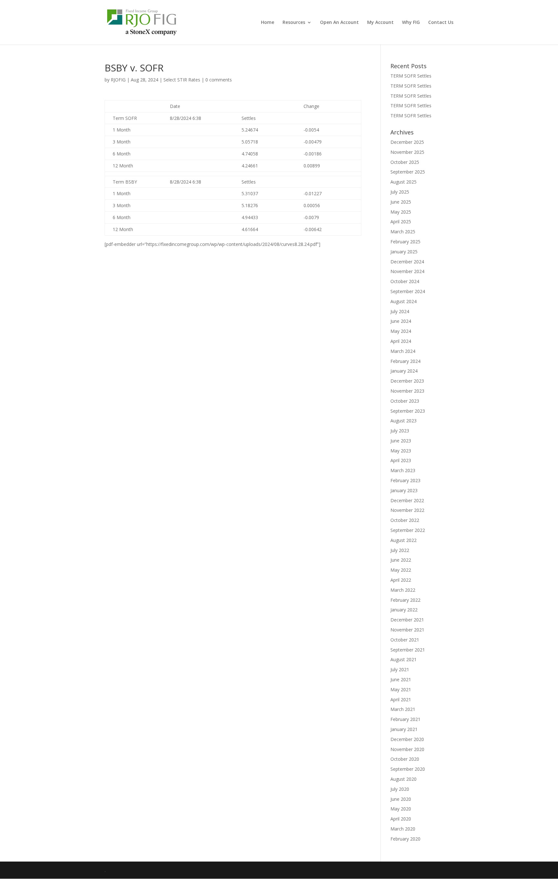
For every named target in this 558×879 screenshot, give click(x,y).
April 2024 (400, 341)
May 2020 (400, 809)
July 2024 (399, 311)
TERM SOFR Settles (410, 76)
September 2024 (407, 291)
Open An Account (339, 22)
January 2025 (404, 252)
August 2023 (403, 421)
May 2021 (400, 689)
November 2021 (407, 630)
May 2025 (400, 212)
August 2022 (403, 540)
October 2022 (404, 520)
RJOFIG (118, 80)
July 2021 (399, 669)
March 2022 (402, 590)
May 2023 (400, 451)
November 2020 (407, 749)
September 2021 (407, 650)
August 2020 (403, 779)
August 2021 (403, 659)
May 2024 (400, 331)
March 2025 (402, 231)
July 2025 (399, 192)
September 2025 (407, 172)
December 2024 (407, 262)
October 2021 (404, 640)
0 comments (218, 80)
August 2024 (403, 301)
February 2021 (405, 719)
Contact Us (440, 22)
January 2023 (404, 490)
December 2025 (407, 142)
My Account (380, 22)
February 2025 (405, 241)
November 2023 (407, 391)
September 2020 (407, 769)
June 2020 (400, 799)
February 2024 (405, 361)
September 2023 (407, 411)
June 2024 (400, 321)
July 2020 (399, 789)
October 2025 (404, 162)
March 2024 (402, 351)
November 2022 (407, 510)
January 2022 (404, 610)
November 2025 (407, 152)
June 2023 (400, 441)
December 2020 (407, 739)
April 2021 (400, 699)
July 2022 (399, 550)
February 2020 (405, 839)
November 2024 (407, 271)
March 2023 (402, 470)
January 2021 (404, 729)
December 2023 (407, 381)
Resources (294, 22)
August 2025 (403, 182)
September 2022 (407, 530)
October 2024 (404, 281)
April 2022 (400, 580)
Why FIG (411, 22)
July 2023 (399, 431)
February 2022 (405, 600)
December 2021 (407, 620)
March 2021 (402, 709)
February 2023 (405, 480)
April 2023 (400, 460)
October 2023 (404, 401)
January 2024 (404, 371)
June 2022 (400, 560)
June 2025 (400, 202)
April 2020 (400, 819)
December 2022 (407, 500)
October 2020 (404, 759)
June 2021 (400, 679)
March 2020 (402, 829)
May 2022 (400, 570)
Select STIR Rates (181, 80)
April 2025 (400, 221)
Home (267, 22)
